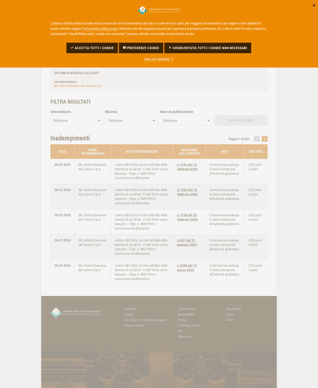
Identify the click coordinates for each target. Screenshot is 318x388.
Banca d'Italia (233, 309)
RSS (180, 331)
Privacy (182, 320)
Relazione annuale (134, 325)
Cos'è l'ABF (130, 309)
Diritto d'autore (186, 309)
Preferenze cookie (189, 325)
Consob (230, 314)
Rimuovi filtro (241, 120)
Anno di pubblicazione (176, 112)
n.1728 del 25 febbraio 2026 (187, 217)
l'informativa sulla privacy (100, 29)
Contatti (128, 314)
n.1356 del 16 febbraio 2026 (187, 192)
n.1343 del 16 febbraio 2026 (187, 167)
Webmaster (184, 336)
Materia (111, 112)
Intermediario (60, 112)
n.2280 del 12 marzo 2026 (187, 267)
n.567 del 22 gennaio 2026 (187, 242)
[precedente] (257, 139)
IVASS (229, 320)
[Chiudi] (314, 5)
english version (157, 59)
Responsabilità (186, 314)
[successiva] (265, 139)
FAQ (145, 320)
